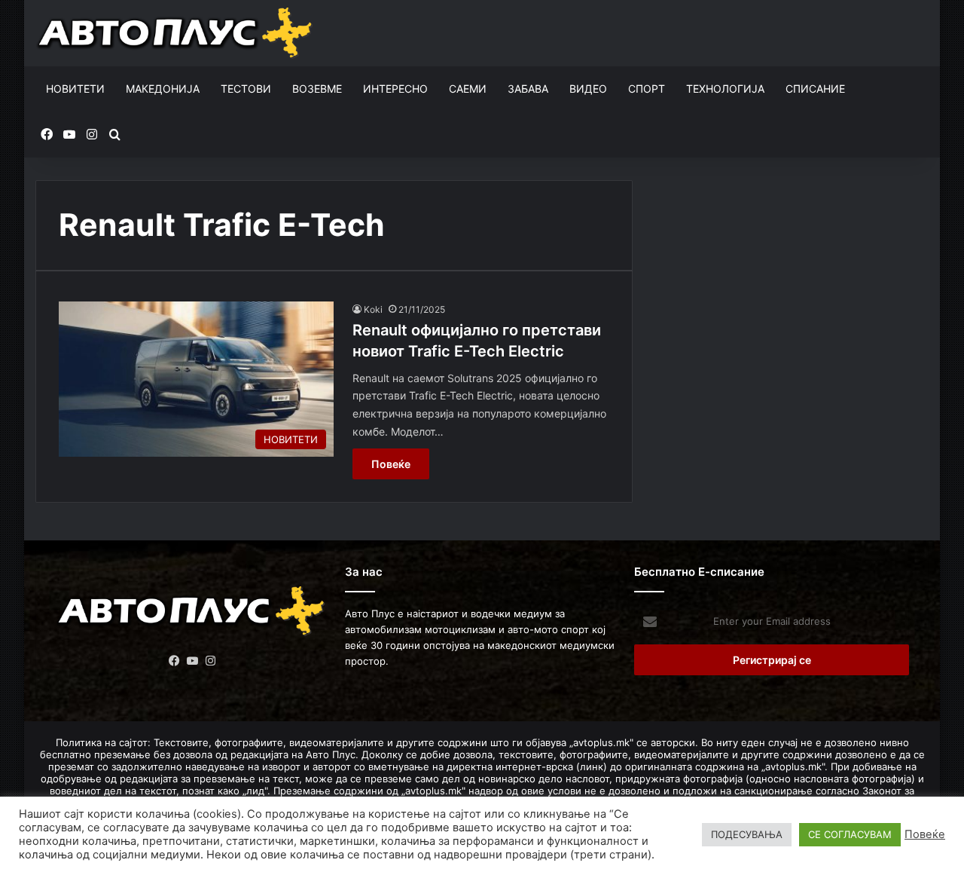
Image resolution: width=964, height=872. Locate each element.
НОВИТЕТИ (75, 88)
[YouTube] (192, 661)
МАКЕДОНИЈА (163, 88)
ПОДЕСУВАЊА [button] (746, 834)
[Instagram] (210, 661)
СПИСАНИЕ (815, 88)
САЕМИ (468, 88)
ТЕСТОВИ (246, 88)
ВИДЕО (588, 88)
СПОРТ (646, 88)
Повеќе (390, 463)
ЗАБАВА (528, 88)
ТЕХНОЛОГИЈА (725, 88)
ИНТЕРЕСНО (395, 88)
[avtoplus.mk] (176, 33)
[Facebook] (174, 661)
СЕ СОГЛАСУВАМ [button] (850, 834)
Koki (373, 309)
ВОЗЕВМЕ (317, 88)
